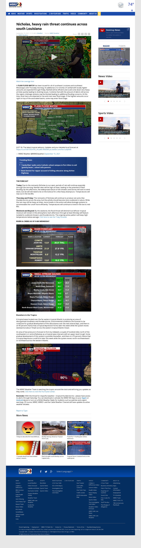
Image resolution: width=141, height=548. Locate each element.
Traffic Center (81, 493)
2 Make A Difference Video (94, 484)
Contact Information (116, 489)
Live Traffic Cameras (80, 486)
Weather (20, 14)
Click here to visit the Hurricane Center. (40, 391)
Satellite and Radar (33, 488)
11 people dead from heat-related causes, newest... (26, 457)
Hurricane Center (33, 491)
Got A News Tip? (21, 502)
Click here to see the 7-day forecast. (53, 217)
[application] (53, 57)
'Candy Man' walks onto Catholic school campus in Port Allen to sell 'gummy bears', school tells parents (49, 166)
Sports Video (44, 491)
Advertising (116, 483)
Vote (17, 519)
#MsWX (46, 149)
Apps (114, 486)
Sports (29, 14)
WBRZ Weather (23, 35)
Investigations (40, 14)
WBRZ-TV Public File (47, 527)
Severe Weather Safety (33, 494)
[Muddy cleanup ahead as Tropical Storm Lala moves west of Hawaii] (54, 428)
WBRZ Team (117, 498)
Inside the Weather (31, 506)
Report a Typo (21, 411)
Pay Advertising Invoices (94, 527)
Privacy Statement (69, 527)
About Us (93, 14)
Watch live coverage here (25, 81)
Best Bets (43, 483)
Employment (117, 493)
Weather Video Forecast (93, 508)
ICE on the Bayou (57, 486)
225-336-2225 (60, 529)
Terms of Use (80, 527)
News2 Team (20, 504)
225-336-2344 (99, 529)
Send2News (19, 512)
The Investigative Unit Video (57, 492)
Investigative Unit (57, 488)
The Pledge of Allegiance (105, 506)
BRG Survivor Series (20, 491)
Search (99, 14)
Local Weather (32, 483)
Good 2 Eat (104, 495)
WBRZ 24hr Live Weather (32, 501)
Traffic (66, 14)
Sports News (44, 486)
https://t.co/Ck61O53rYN (25, 149)
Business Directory (107, 486)
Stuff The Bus (105, 502)
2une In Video (93, 487)
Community (82, 14)
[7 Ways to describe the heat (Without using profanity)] (28, 428)
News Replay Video (93, 493)
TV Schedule (117, 495)
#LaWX (40, 149)
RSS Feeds (19, 509)
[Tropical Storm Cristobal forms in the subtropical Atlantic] (79, 448)
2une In (18, 483)
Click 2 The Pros (106, 488)
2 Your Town (105, 483)
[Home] (15, 6)
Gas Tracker (80, 483)
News (13, 14)
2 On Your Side (55, 14)
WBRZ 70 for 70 (118, 500)
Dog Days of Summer (104, 492)
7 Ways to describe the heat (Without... (28, 437)
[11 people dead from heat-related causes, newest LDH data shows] (28, 448)
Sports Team (44, 488)
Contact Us (58, 527)
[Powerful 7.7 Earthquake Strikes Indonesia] (79, 428)
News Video (19, 507)
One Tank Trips (81, 490)
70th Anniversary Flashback (118, 504)
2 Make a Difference (19, 486)
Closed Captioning (24, 527)
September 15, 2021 (52, 154)
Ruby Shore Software (43, 534)
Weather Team (32, 498)
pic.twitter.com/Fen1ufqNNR (60, 149)
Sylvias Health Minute (20, 515)
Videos (73, 14)
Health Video (93, 490)
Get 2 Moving (20, 499)
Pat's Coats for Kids (105, 499)
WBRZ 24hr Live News (93, 512)
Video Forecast (32, 486)
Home (9, 14)
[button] (53, 57)
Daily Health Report (19, 495)
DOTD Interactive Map (82, 496)
